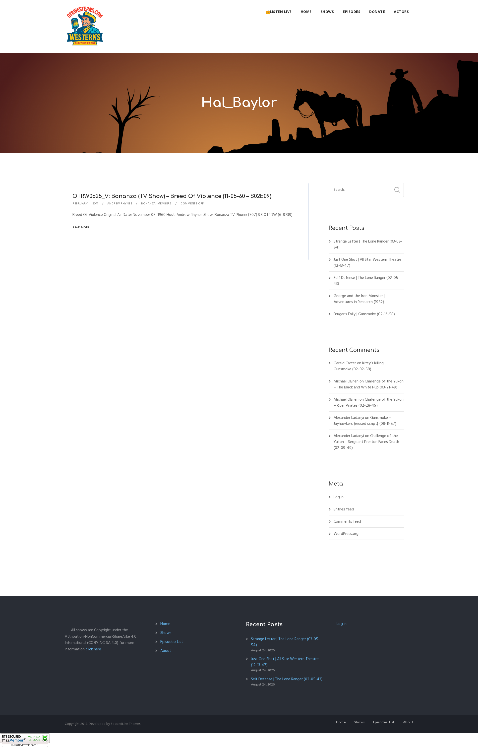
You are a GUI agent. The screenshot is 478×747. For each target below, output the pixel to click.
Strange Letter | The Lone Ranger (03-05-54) (368, 244)
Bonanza (148, 203)
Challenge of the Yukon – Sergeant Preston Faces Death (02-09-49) (366, 442)
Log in (339, 497)
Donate (377, 11)
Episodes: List (171, 641)
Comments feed (347, 521)
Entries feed (344, 509)
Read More (81, 227)
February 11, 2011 (85, 203)
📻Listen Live (279, 11)
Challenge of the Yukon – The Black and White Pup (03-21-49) (369, 384)
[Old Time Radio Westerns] (85, 26)
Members (165, 203)
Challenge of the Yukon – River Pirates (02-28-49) (369, 402)
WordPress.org (346, 533)
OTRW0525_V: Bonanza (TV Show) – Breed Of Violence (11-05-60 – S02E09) (171, 196)
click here (93, 649)
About (165, 650)
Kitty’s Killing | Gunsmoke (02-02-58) (359, 366)
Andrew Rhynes (119, 203)
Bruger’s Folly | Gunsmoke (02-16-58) (364, 314)
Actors (401, 11)
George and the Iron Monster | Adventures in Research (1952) (359, 299)
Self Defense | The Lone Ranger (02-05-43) (367, 280)
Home (306, 11)
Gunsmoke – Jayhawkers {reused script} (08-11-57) (365, 420)
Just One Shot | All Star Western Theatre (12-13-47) (367, 262)
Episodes (351, 11)
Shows (327, 11)
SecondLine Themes (125, 724)
